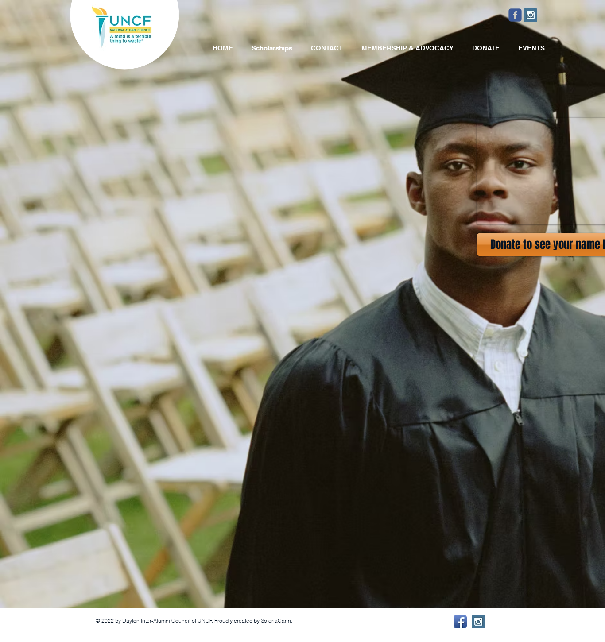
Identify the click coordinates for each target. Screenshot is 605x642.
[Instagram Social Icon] (530, 15)
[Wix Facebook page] (515, 15)
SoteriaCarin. (276, 620)
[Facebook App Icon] (460, 621)
